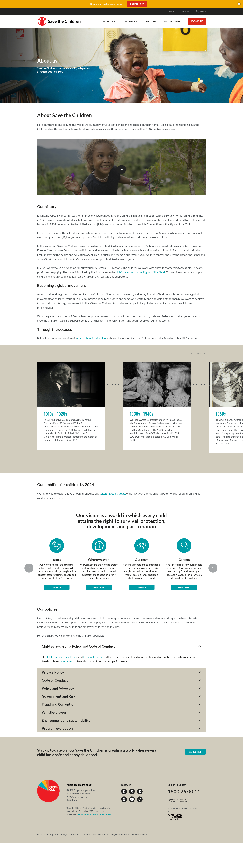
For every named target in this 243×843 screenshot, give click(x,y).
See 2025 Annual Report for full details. (94, 814)
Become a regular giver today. (106, 4)
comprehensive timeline (91, 338)
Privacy (41, 834)
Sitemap (73, 834)
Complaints (53, 834)
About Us (150, 21)
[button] (191, 353)
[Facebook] (124, 791)
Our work (131, 21)
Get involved (172, 21)
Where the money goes (78, 785)
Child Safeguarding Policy (62, 657)
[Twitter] (132, 791)
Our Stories (110, 21)
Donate (197, 21)
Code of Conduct (93, 657)
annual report (68, 661)
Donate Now (137, 4)
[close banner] (239, 4)
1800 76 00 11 (184, 791)
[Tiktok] (140, 799)
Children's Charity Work (92, 834)
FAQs (64, 834)
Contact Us (185, 11)
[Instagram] (124, 799)
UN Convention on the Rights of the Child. (140, 272)
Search (202, 11)
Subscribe (195, 751)
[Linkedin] (140, 791)
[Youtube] (132, 799)
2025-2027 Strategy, (113, 493)
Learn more (57, 587)
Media (171, 11)
